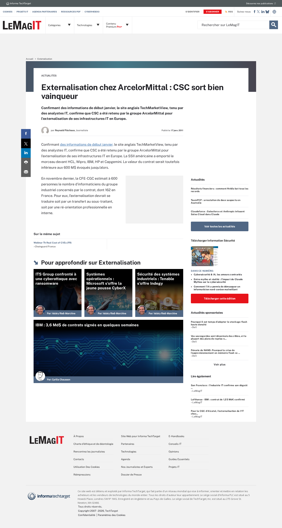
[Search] (273, 25)
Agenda (125, 459)
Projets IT (22, 12)
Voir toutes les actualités (219, 226)
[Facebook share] (26, 134)
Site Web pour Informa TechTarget (140, 436)
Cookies (7, 12)
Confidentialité (86, 515)
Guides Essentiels (179, 459)
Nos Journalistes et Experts (137, 466)
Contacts (78, 459)
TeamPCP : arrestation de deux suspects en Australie (215, 201)
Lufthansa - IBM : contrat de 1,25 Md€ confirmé (218, 399)
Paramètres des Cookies (111, 515)
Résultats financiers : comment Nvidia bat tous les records (219, 190)
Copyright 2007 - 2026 (91, 510)
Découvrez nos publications (259, 3)
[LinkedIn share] (26, 153)
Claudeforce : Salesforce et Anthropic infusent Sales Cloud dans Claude (218, 212)
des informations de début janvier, (86, 144)
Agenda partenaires (44, 12)
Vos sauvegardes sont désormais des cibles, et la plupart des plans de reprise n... (219, 337)
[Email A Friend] (26, 172)
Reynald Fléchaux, (65, 130)
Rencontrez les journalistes (89, 451)
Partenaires (127, 443)
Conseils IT (175, 443)
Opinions (174, 451)
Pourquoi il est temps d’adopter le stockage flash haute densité (219, 323)
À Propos (78, 436)
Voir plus (219, 364)
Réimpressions (82, 474)
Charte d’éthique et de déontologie (93, 443)
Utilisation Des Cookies (86, 466)
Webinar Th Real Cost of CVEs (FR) (53, 242)
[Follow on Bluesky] (267, 12)
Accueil (29, 59)
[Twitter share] (26, 143)
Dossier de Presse (131, 474)
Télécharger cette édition (219, 298)
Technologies (128, 451)
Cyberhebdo (92, 12)
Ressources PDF (71, 12)
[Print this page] (26, 162)
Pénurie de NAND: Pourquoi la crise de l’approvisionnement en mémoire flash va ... (215, 351)
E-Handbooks (176, 436)
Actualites (49, 75)
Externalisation (44, 59)
